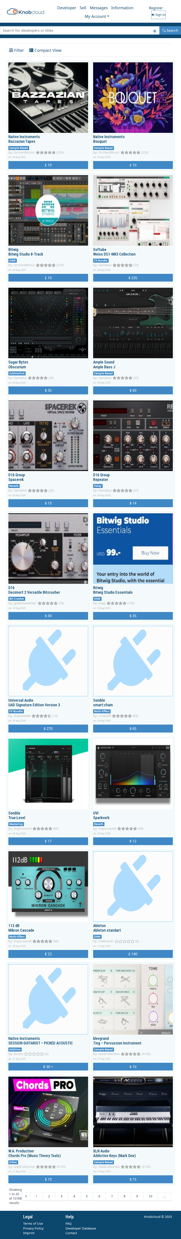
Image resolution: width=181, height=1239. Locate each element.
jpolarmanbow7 (25, 603)
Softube (99, 249)
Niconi (18, 1054)
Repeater (100, 479)
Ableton (99, 926)
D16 (11, 588)
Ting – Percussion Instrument (117, 1043)
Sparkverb (101, 818)
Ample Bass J (104, 367)
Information (122, 7)
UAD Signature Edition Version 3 (34, 705)
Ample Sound (103, 362)
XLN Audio (101, 1151)
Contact (71, 1233)
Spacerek (16, 479)
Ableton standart (107, 930)
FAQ (69, 1223)
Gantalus (105, 265)
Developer (66, 7)
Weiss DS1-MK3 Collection (114, 254)
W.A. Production (21, 1151)
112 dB (13, 926)
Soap (102, 603)
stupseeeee (22, 716)
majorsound (23, 828)
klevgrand (101, 1038)
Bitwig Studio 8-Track (25, 254)
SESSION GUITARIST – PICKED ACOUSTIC (40, 1043)
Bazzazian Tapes (21, 141)
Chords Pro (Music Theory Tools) (34, 1156)
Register (156, 8)
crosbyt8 (104, 716)
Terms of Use (33, 1223)
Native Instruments (24, 137)
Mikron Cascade (21, 930)
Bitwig (13, 249)
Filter (18, 50)
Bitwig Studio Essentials (113, 592)
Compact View (47, 50)
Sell (83, 7)
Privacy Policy (33, 1228)
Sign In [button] (160, 15)
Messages (99, 7)
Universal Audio (20, 700)
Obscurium (17, 367)
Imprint (28, 1233)
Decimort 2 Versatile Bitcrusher (34, 592)
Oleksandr (106, 941)
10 (150, 1196)
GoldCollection (109, 1054)
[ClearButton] (155, 31)
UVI (95, 813)
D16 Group (16, 475)
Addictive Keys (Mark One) (114, 1156)
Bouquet (100, 141)
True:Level (16, 818)
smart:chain (103, 705)
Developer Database (81, 1228)
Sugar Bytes (18, 362)
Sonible (99, 700)
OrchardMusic (24, 152)
